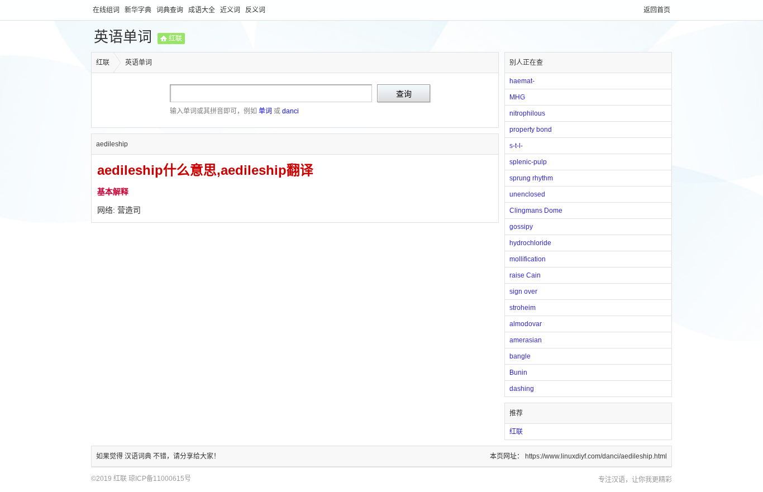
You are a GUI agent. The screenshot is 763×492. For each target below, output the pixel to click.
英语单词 (123, 36)
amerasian (525, 340)
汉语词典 (139, 456)
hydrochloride (530, 243)
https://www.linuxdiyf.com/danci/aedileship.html (596, 456)
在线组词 (107, 10)
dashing (521, 389)
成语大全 (202, 10)
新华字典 (139, 10)
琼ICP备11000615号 (159, 479)
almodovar (525, 324)
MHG (517, 97)
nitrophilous (527, 113)
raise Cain (525, 275)
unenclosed (527, 194)
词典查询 (170, 10)
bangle (520, 356)
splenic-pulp (528, 162)
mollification (527, 259)
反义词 (255, 10)
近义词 (231, 10)
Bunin (518, 372)
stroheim (522, 308)
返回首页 (656, 10)
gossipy (521, 227)
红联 (175, 38)
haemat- (522, 81)
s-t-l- (516, 146)
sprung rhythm (531, 178)
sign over (523, 291)
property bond (530, 129)
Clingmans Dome (535, 210)
